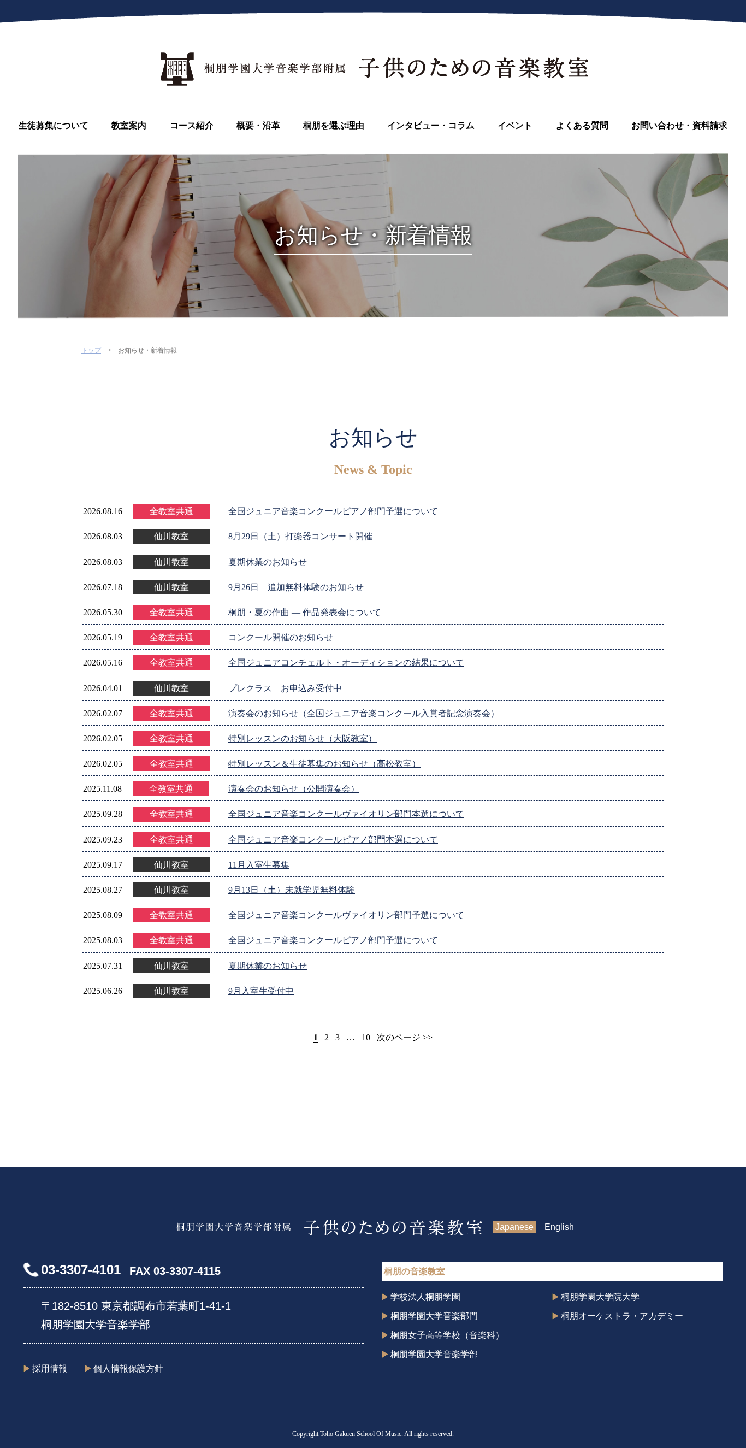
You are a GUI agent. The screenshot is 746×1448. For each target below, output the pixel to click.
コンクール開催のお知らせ (280, 637)
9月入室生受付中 (261, 991)
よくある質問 (582, 125)
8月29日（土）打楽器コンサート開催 (300, 536)
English (559, 1227)
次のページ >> (405, 1037)
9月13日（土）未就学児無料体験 (291, 889)
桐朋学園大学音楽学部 (434, 1354)
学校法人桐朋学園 (425, 1297)
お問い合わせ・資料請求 (679, 125)
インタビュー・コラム (431, 125)
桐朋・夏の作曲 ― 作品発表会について (304, 612)
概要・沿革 (258, 125)
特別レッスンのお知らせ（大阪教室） (302, 738)
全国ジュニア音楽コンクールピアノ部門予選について (333, 511)
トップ (91, 350)
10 (366, 1037)
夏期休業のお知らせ (267, 562)
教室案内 (128, 125)
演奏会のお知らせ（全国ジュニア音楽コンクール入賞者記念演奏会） (363, 713)
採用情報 (49, 1368)
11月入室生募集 (258, 864)
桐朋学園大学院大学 (600, 1297)
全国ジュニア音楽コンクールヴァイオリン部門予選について (346, 915)
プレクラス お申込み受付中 (285, 688)
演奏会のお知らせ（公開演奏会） (293, 788)
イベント (515, 125)
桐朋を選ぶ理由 (333, 125)
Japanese (514, 1227)
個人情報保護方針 (128, 1368)
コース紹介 (192, 125)
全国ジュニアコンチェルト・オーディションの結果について (346, 662)
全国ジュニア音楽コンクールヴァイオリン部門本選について (346, 814)
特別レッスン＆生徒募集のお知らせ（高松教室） (324, 763)
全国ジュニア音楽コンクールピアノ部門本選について (333, 839)
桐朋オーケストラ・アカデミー (622, 1316)
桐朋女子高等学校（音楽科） (447, 1335)
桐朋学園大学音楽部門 (434, 1316)
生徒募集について (53, 125)
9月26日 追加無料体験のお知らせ (296, 587)
